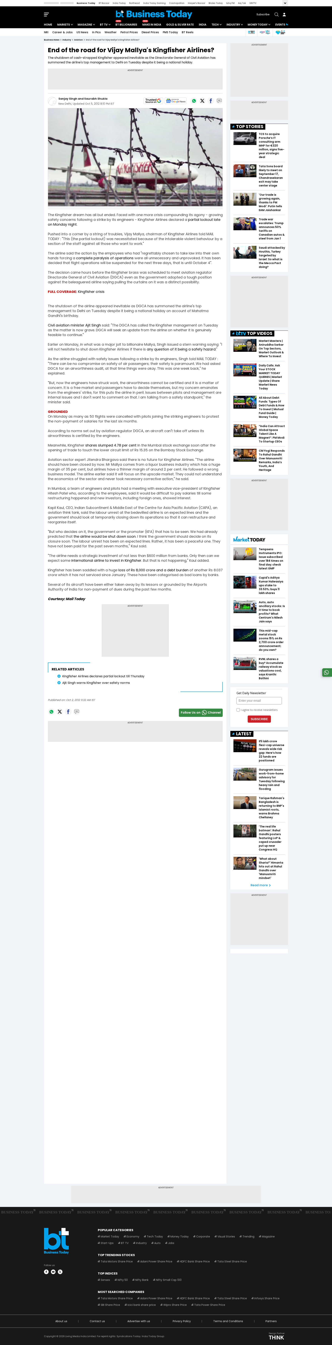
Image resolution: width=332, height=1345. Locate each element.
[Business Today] (154, 14)
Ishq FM (230, 3)
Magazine (85, 25)
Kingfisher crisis (91, 291)
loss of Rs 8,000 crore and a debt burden (153, 570)
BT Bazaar (104, 3)
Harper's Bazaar (196, 3)
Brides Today (216, 3)
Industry (233, 25)
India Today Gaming (154, 3)
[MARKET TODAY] (249, 540)
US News (82, 32)
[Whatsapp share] (193, 100)
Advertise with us (138, 1321)
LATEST (243, 733)
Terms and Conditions (228, 1321)
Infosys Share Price (267, 1298)
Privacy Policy (182, 1321)
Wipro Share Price (175, 1305)
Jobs (171, 1243)
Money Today (257, 25)
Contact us (97, 1321)
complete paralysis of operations (105, 258)
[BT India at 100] (251, 32)
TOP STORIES (249, 126)
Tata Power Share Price (209, 1305)
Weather (111, 32)
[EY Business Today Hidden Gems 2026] (280, 32)
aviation (78, 39)
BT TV (104, 25)
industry (66, 39)
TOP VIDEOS (259, 333)
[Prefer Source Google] (153, 101)
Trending (248, 1236)
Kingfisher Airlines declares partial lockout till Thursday (103, 676)
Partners (271, 1321)
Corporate (203, 1236)
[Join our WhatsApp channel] (326, 675)
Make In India (151, 25)
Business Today (86, 3)
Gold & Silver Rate (180, 25)
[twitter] (60, 1272)
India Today (119, 3)
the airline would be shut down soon (105, 536)
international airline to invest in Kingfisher (106, 560)
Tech (215, 25)
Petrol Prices (129, 32)
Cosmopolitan (176, 3)
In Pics (96, 32)
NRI (46, 32)
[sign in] (284, 14)
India (202, 25)
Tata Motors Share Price (117, 1261)
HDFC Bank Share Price (195, 1261)
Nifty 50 (123, 1280)
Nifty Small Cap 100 (169, 1280)
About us (61, 1321)
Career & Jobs (62, 32)
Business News (51, 39)
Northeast (134, 3)
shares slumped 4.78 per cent (110, 445)
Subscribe (263, 14)
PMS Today (170, 32)
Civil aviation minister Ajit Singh (74, 325)
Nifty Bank (142, 1280)
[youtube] (53, 1272)
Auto (157, 1243)
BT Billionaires (126, 25)
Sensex (105, 1280)
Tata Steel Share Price (232, 1261)
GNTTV (252, 3)
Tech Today (155, 1236)
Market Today (110, 1236)
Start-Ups (107, 1243)
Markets (63, 25)
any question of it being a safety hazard (181, 349)
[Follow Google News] (175, 101)
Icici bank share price (142, 1305)
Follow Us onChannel (201, 712)
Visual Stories (226, 1236)
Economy (133, 1236)
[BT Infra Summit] (265, 32)
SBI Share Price (110, 1305)
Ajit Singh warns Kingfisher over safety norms (96, 683)
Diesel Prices (150, 32)
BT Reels (187, 32)
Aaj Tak (242, 3)
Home (48, 25)
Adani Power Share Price (156, 1261)
